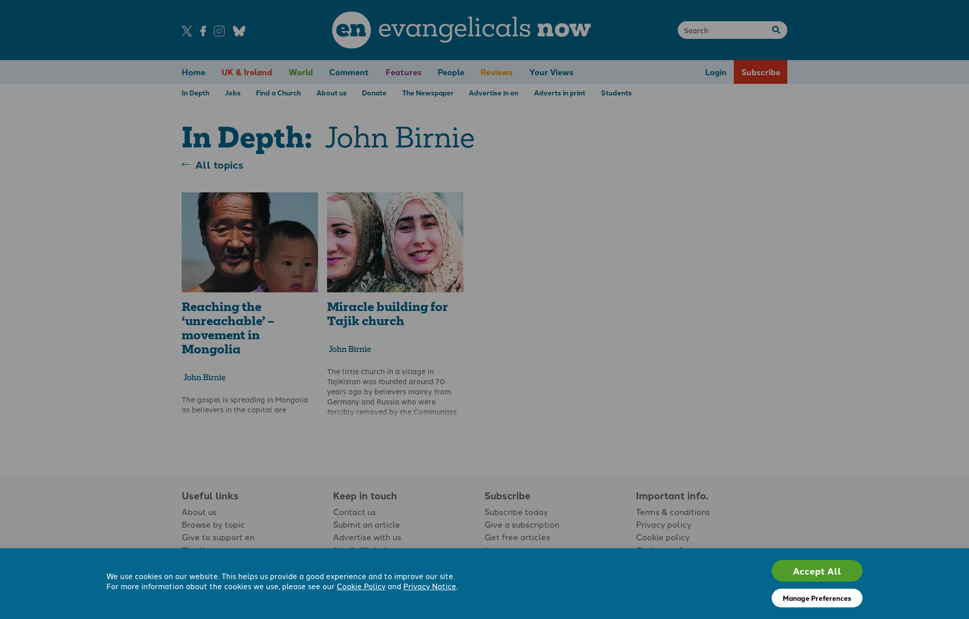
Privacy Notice (429, 586)
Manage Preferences (817, 598)
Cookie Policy (361, 586)
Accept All (817, 571)
